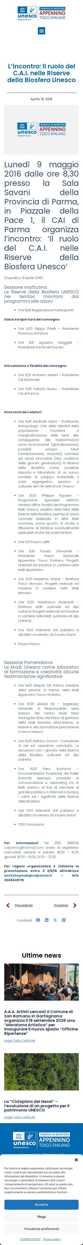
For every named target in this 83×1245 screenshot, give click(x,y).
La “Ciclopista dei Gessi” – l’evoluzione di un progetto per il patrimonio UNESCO (36, 1106)
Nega (41, 1217)
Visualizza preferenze (41, 1229)
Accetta (41, 1204)
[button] (76, 1160)
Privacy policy (52, 1239)
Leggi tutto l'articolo (19, 1040)
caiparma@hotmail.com (24, 847)
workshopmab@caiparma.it (28, 875)
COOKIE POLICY (30, 1239)
